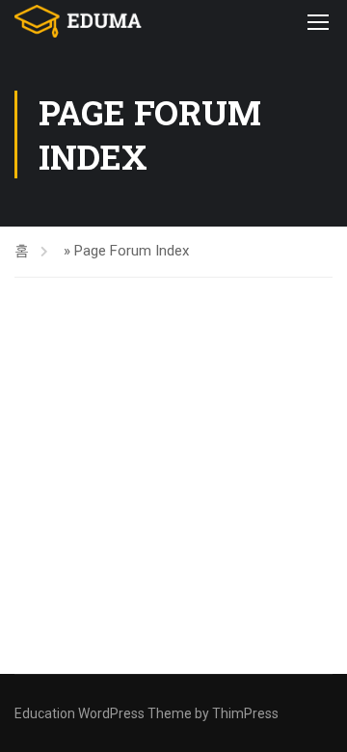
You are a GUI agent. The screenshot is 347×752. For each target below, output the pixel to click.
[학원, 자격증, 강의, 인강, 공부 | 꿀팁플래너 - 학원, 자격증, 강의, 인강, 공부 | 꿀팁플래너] (78, 21)
